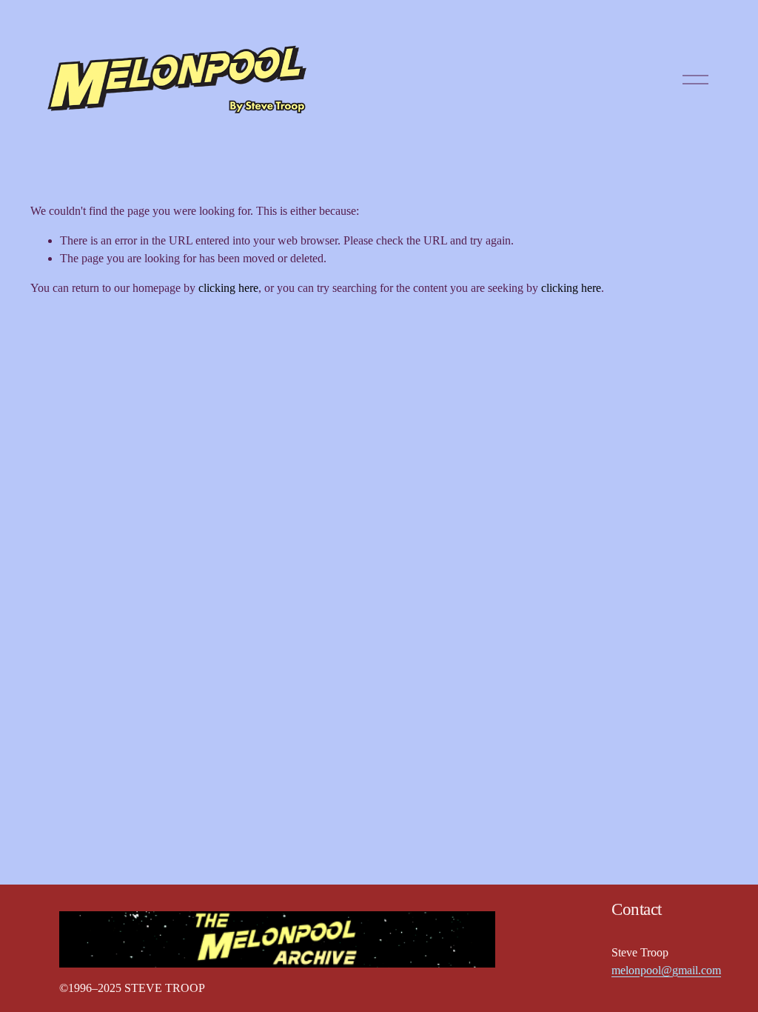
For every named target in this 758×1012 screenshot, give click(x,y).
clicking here (228, 288)
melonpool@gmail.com (666, 970)
